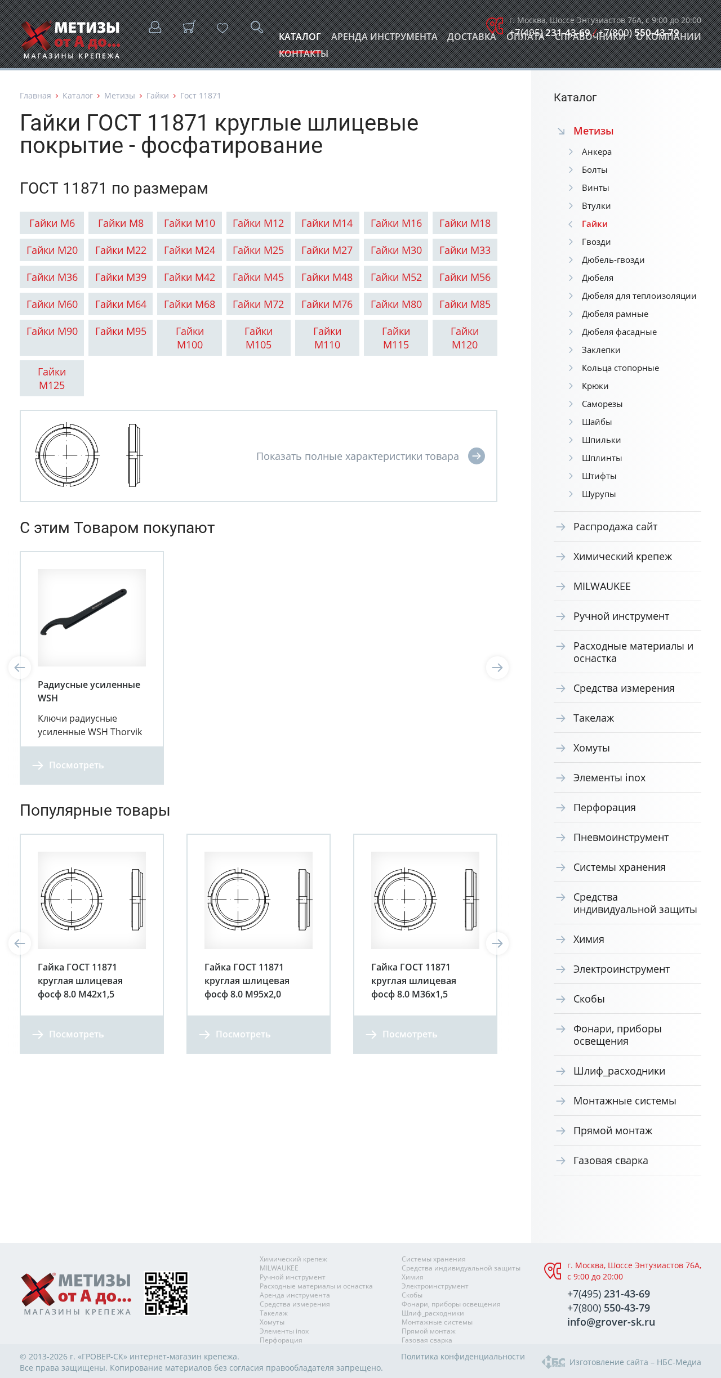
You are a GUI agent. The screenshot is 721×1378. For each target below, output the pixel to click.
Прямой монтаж (612, 1130)
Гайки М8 (121, 223)
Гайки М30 (396, 250)
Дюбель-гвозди (613, 259)
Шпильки (601, 440)
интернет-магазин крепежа (183, 1356)
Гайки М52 (396, 277)
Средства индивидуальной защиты (635, 903)
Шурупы (599, 494)
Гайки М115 (396, 337)
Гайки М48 (327, 277)
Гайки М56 (465, 277)
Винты (595, 187)
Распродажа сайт (615, 526)
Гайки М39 (120, 277)
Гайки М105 (258, 337)
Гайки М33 (465, 250)
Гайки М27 (327, 250)
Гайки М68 (189, 304)
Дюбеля (597, 277)
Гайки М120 (465, 337)
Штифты (599, 476)
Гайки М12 (258, 223)
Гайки (157, 95)
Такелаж (593, 718)
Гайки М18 (465, 223)
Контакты (303, 56)
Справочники (590, 40)
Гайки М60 (52, 304)
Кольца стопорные (620, 368)
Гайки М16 (396, 223)
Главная (35, 95)
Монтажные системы (625, 1100)
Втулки (596, 205)
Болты (595, 169)
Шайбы (597, 422)
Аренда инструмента (384, 40)
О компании (668, 40)
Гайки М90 (52, 331)
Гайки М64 (120, 304)
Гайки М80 (396, 304)
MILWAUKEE (602, 586)
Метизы (119, 95)
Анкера (597, 151)
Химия (588, 939)
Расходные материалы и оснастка (633, 651)
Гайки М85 (465, 304)
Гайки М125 (52, 378)
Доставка (471, 40)
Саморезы (602, 404)
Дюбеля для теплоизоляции (639, 295)
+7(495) (549, 32)
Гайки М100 (190, 337)
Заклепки (601, 349)
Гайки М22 (120, 250)
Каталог (300, 40)
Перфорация (604, 807)
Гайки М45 (258, 277)
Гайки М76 (327, 304)
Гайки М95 (120, 331)
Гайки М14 (327, 223)
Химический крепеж (622, 556)
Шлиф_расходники (619, 1070)
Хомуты (591, 747)
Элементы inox (609, 777)
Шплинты (602, 458)
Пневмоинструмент (621, 837)
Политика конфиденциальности (463, 1356)
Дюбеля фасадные (619, 331)
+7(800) (638, 32)
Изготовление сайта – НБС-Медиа (635, 1362)
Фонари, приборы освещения (617, 1034)
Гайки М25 (258, 250)
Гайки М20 (52, 250)
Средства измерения (624, 688)
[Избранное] (222, 28)
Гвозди (596, 241)
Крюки (595, 386)
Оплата (525, 40)
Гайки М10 (189, 223)
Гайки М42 (189, 277)
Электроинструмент (621, 969)
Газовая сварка (610, 1160)
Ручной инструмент (621, 616)
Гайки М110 (327, 337)
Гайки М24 (189, 250)
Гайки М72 (258, 304)
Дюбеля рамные (615, 313)
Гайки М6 (52, 223)
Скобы (589, 998)
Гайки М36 (52, 277)
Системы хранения (619, 867)
